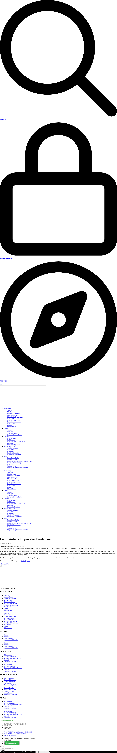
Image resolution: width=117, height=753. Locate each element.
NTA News (10, 449)
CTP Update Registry (10, 656)
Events (6, 428)
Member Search (11, 412)
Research (10, 443)
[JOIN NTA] (58, 377)
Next (7, 564)
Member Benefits (12, 459)
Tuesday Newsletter (13, 453)
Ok (37, 752)
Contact (9, 430)
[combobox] (8, 748)
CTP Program (11, 440)
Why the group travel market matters (17, 467)
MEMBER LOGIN (6, 258)
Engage (9, 425)
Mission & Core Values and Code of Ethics (19, 461)
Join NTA (10, 410)
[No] (49, 752)
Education (7, 436)
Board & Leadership (13, 458)
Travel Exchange (12, 433)
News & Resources (9, 446)
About (5, 456)
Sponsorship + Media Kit (14, 435)
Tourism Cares (11, 466)
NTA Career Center (13, 418)
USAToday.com (25, 561)
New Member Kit (12, 415)
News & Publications (10, 680)
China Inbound (11, 426)
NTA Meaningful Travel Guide (16, 441)
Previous (3, 564)
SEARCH (3, 119)
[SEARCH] (58, 116)
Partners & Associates (13, 413)
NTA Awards (11, 423)
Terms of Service (43, 752)
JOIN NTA (3, 381)
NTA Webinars (11, 438)
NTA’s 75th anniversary (14, 463)
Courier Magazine (12, 448)
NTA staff (10, 464)
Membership (7, 408)
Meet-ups (10, 431)
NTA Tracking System (13, 420)
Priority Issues (8, 683)
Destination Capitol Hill (10, 685)
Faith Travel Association (14, 422)
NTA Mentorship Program (14, 417)
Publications (10, 451)
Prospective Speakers (13, 445)
